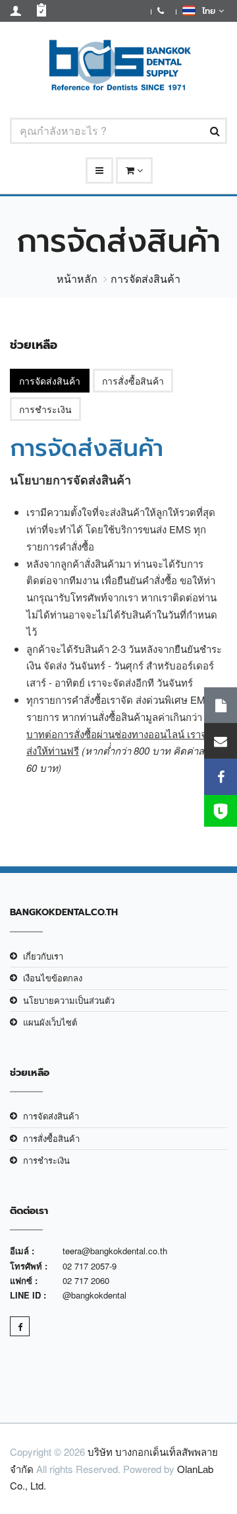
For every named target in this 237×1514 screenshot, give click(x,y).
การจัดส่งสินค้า (49, 380)
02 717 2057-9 (90, 1266)
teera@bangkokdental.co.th (115, 1250)
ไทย (207, 11)
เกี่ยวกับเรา (43, 956)
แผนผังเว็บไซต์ (50, 1022)
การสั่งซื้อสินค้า (133, 380)
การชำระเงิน (45, 409)
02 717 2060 (86, 1280)
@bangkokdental (94, 1295)
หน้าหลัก (77, 278)
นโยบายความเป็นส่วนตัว (69, 1000)
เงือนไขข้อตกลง (52, 977)
